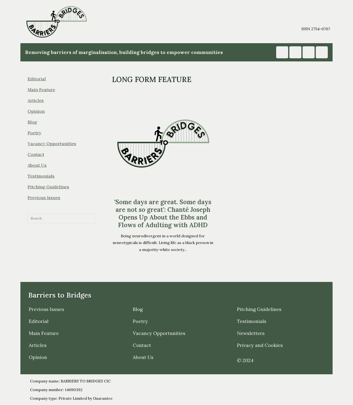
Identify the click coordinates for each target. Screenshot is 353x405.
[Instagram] (282, 52)
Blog (32, 122)
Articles (36, 100)
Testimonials (41, 176)
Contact (36, 154)
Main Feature (41, 89)
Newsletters (251, 333)
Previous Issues (44, 197)
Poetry (34, 133)
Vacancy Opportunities (52, 143)
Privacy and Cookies (260, 345)
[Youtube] (295, 52)
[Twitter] (322, 52)
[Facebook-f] (309, 52)
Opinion (36, 111)
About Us (37, 165)
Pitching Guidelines (48, 187)
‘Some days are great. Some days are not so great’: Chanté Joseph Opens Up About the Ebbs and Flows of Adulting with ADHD (162, 213)
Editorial (37, 79)
